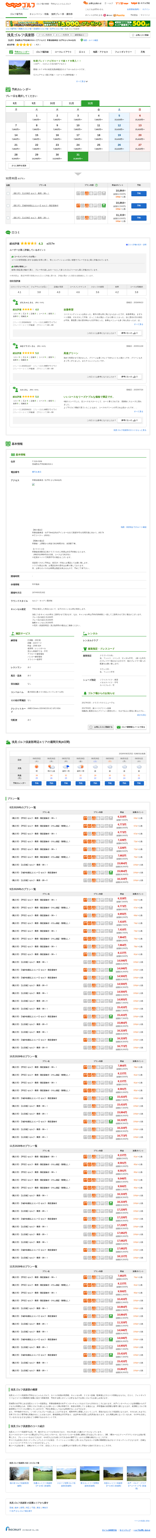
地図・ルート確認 (90, 40)
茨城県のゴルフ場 (40, 29)
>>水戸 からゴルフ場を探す (20, 1511)
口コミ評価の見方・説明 (137, 244)
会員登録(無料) (133, 9)
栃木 (17, 1508)
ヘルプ (110, 3)
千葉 (33, 1508)
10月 (52, 103)
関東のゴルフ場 (25, 29)
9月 (34, 103)
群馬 (22, 1508)
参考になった (129, 333)
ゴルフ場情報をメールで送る (133, 727)
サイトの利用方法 (109, 1530)
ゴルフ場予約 (16, 14)
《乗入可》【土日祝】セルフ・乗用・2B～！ (30, 218)
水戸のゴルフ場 (56, 29)
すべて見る (80, 81)
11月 (71, 103)
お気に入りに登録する (103, 727)
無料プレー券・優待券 (62, 14)
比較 (8, 185)
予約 (139, 193)
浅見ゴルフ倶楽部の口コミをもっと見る (129, 430)
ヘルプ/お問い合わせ (141, 1530)
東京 (39, 1508)
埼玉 (28, 1508)
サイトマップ (125, 1530)
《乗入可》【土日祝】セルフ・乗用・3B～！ (30, 193)
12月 (90, 103)
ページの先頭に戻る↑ (142, 1521)
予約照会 (134, 15)
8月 (15, 103)
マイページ (145, 15)
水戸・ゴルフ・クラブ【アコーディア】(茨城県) (136, 1486)
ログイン (146, 9)
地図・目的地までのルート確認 (133, 527)
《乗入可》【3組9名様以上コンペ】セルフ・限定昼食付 (35, 205)
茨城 (11, 1508)
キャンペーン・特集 (39, 14)
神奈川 (45, 1508)
